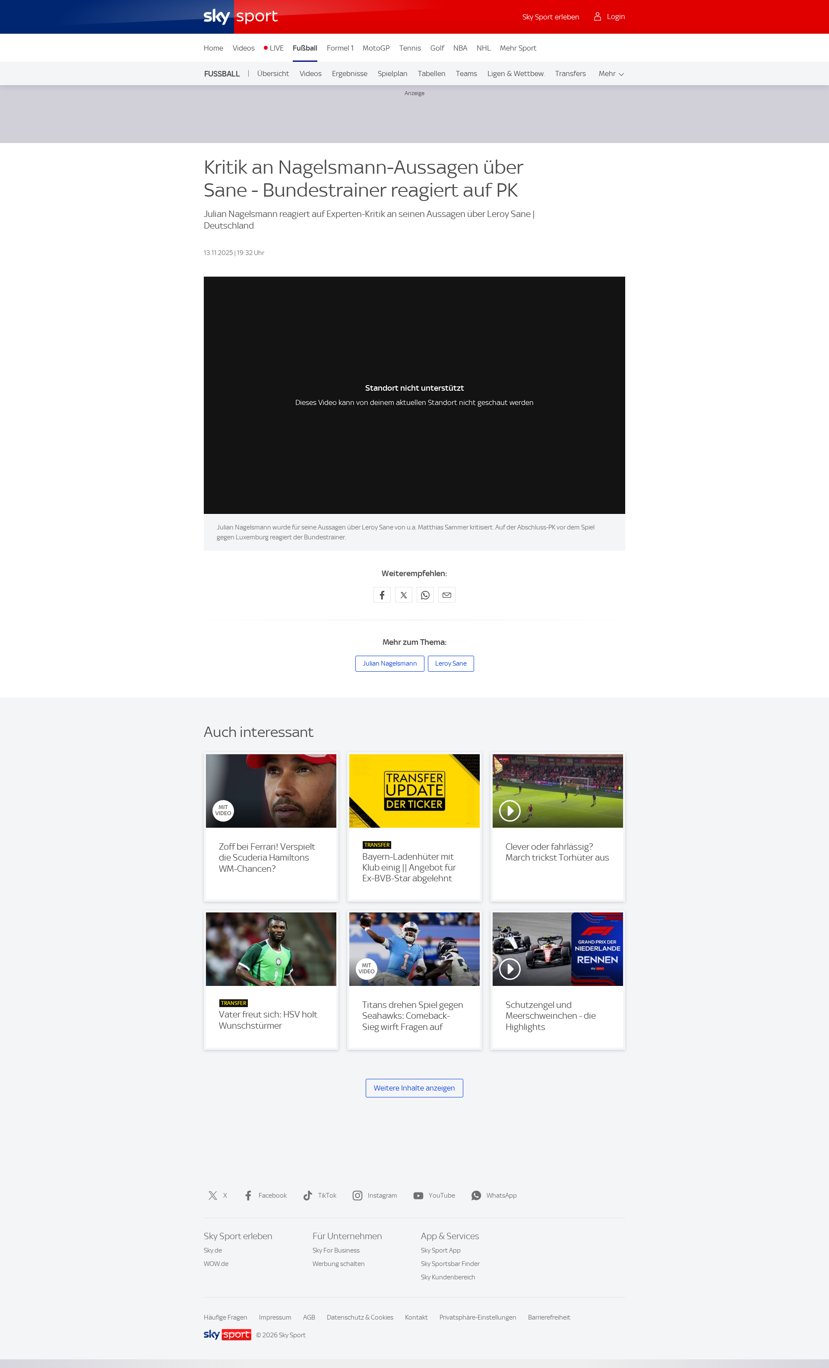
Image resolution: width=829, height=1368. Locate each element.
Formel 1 (340, 48)
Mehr (607, 73)
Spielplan (393, 73)
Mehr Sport (518, 48)
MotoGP (376, 48)
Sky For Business (336, 1250)
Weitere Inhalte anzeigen (414, 1088)
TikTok (327, 1195)
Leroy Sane (451, 663)
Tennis (410, 48)
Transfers (570, 73)
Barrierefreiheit (549, 1317)
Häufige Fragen (225, 1317)
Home (213, 48)
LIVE (277, 48)
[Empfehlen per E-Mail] (447, 595)
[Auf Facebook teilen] (382, 595)
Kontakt (416, 1317)
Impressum (275, 1317)
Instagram (382, 1195)
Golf (437, 48)
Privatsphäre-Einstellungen (478, 1317)
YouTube (442, 1195)
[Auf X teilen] (403, 595)
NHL (484, 48)
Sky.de (213, 1250)
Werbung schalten (339, 1264)
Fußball (305, 48)
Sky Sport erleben (550, 17)
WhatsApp (502, 1195)
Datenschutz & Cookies (360, 1317)
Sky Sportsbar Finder (450, 1264)
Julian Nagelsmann (390, 663)
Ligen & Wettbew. (516, 73)
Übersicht (273, 73)
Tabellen (432, 73)
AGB (309, 1317)
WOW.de (216, 1264)
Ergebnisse (349, 73)
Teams (466, 73)
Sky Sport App (441, 1250)
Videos (244, 48)
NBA (460, 48)
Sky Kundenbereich (448, 1277)
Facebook (273, 1195)
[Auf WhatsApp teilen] (425, 595)
